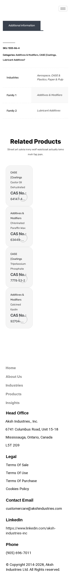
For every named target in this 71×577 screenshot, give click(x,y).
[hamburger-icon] (63, 8)
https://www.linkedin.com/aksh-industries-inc (31, 530)
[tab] (22, 25)
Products (14, 394)
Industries (14, 385)
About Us (14, 377)
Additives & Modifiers (27, 55)
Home (11, 368)
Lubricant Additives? (14, 60)
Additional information (22, 25)
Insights (13, 403)
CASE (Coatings (47, 55)
